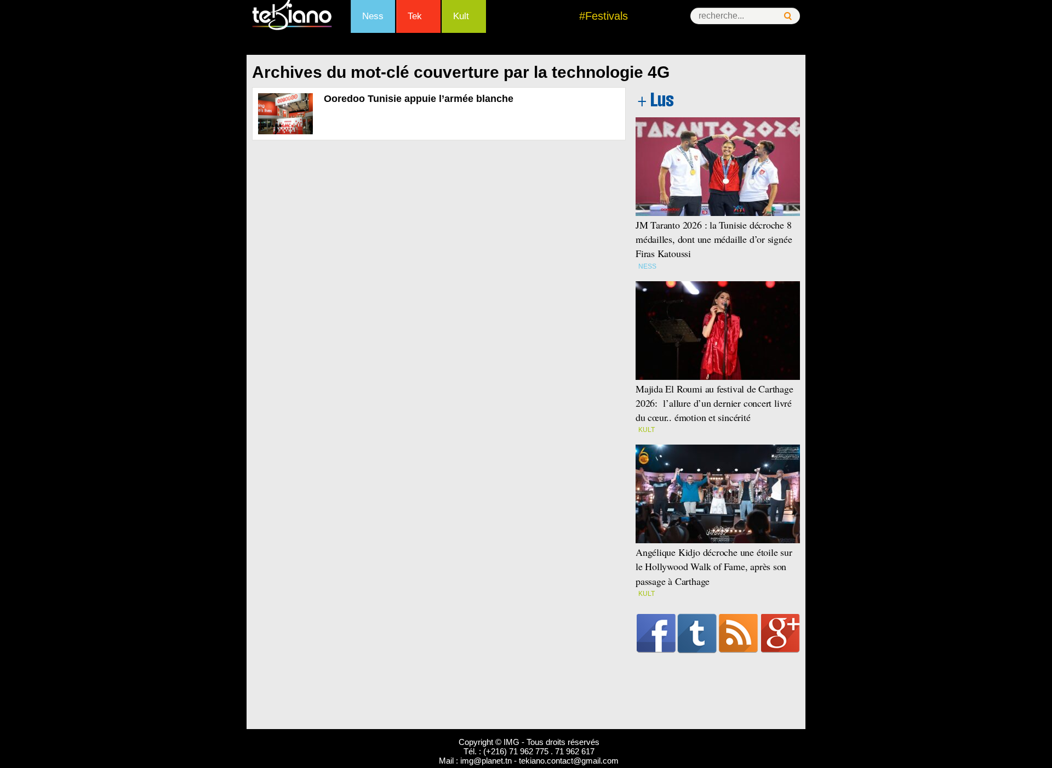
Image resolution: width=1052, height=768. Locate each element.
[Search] (788, 16)
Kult (461, 16)
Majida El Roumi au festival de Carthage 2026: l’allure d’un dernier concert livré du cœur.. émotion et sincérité (714, 403)
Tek (415, 16)
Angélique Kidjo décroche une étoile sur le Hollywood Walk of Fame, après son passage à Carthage (714, 566)
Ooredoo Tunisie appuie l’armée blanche (418, 98)
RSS (738, 633)
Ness (373, 16)
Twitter (697, 633)
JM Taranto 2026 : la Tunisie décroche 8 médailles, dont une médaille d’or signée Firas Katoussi (714, 239)
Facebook (656, 633)
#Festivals (603, 16)
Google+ (780, 633)
